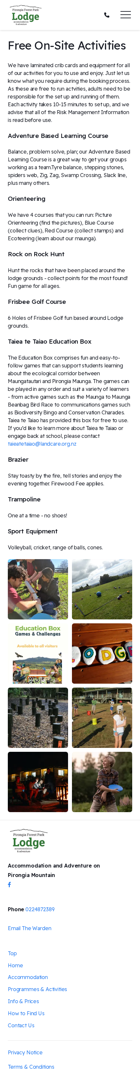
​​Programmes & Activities (37, 989)
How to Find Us (26, 1013)
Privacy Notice (25, 1052)
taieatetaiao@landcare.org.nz (42, 443)
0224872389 (39, 909)
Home (15, 965)
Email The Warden (29, 928)
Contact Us (21, 1025)
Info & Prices (23, 1001)
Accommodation (28, 977)
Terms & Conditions (31, 1066)
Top (12, 953)
